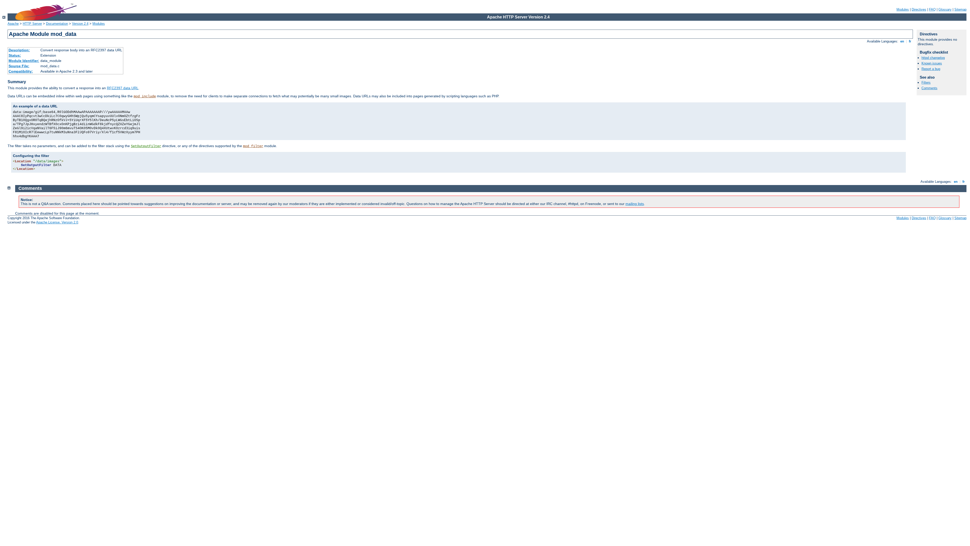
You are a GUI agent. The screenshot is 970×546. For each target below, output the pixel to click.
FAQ (932, 9)
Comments (929, 88)
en (902, 41)
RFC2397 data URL (122, 88)
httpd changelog (933, 58)
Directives (919, 9)
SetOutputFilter (146, 146)
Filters (926, 82)
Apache (13, 24)
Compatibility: (21, 71)
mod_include (145, 96)
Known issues (932, 63)
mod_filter (253, 146)
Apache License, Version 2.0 (57, 222)
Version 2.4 (80, 24)
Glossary (945, 9)
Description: (19, 50)
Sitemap (960, 9)
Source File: (19, 66)
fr (910, 41)
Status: (15, 55)
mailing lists (634, 204)
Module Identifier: (24, 61)
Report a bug (931, 69)
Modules (902, 9)
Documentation (57, 24)
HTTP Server (32, 24)
